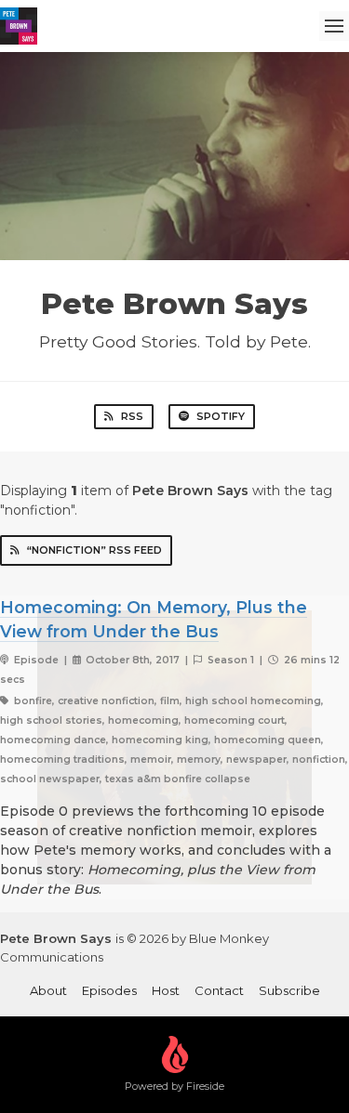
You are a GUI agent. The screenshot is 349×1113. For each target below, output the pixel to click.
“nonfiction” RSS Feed (94, 549)
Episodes (109, 990)
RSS (132, 416)
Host (166, 990)
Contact (219, 990)
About (48, 990)
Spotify (220, 416)
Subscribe (289, 990)
